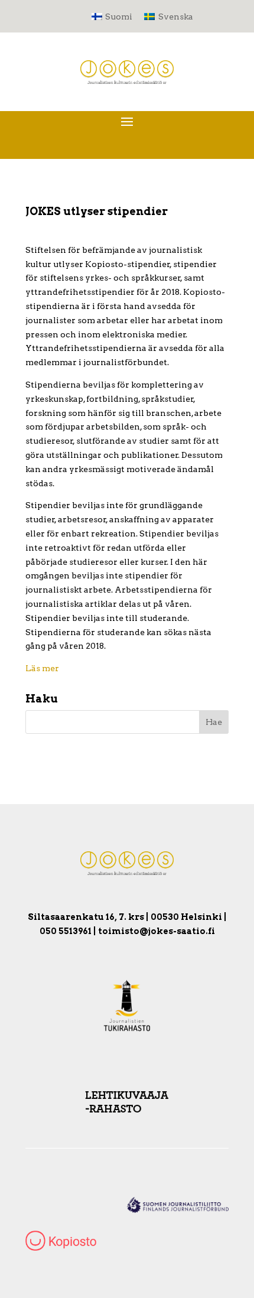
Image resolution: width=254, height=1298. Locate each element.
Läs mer (42, 668)
